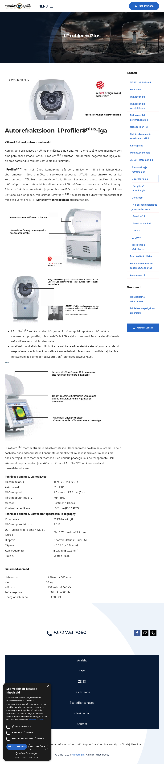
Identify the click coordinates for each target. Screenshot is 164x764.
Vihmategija (78, 754)
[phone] (153, 633)
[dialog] (27, 722)
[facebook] (137, 633)
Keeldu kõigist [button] (38, 746)
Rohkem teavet (36, 719)
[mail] (145, 633)
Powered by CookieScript (27, 757)
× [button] (47, 686)
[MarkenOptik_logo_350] (18, 4)
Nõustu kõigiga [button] (17, 746)
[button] (27, 753)
